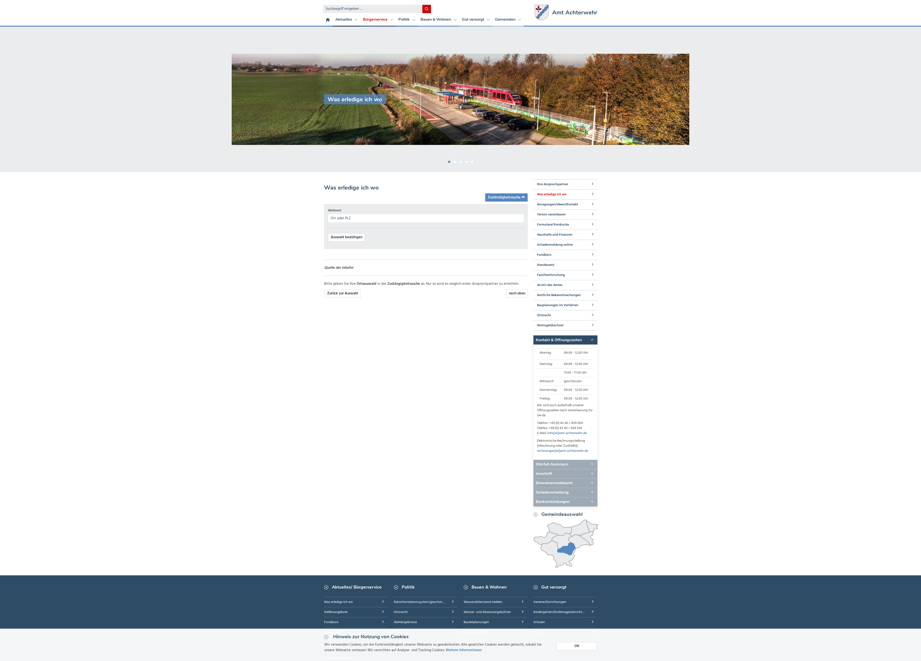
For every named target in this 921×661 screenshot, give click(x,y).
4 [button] (466, 161)
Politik (404, 19)
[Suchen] (426, 9)
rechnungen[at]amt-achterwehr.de (562, 451)
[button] (565, 340)
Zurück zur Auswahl (342, 293)
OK (576, 646)
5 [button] (472, 161)
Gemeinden (505, 19)
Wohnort (334, 210)
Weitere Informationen (464, 650)
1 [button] (449, 161)
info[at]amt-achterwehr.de (567, 433)
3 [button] (460, 161)
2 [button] (454, 161)
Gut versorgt (473, 19)
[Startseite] (328, 19)
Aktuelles (344, 19)
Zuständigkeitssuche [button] (504, 197)
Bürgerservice (376, 19)
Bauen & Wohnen (436, 19)
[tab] (565, 340)
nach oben (517, 293)
